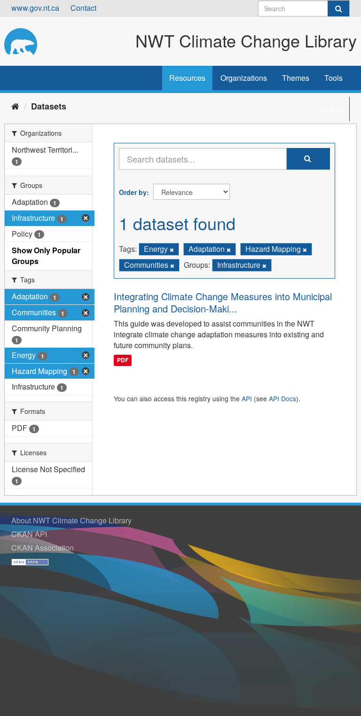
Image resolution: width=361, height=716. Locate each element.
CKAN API (29, 534)
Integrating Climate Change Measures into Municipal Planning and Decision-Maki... (223, 302)
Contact (83, 7)
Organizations (243, 77)
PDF (122, 360)
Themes (295, 77)
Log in (332, 108)
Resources (187, 77)
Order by (133, 192)
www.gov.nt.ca (35, 7)
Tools (333, 77)
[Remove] (172, 249)
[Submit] (338, 8)
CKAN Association (42, 547)
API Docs (282, 398)
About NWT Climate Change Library (71, 520)
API (247, 398)
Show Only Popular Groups (46, 255)
